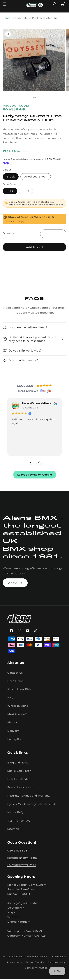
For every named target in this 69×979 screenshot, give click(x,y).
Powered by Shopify (35, 956)
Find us (12, 722)
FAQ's (11, 697)
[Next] (39, 462)
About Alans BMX (19, 689)
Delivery (13, 730)
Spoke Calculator (19, 770)
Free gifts (14, 739)
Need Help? (15, 681)
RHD (10, 191)
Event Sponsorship (20, 787)
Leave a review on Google (34, 474)
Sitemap (13, 829)
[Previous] (30, 462)
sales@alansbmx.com (22, 857)
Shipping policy (57, 962)
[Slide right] (43, 98)
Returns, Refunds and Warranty (28, 795)
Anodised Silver (35, 176)
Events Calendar (18, 779)
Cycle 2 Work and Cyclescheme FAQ (32, 804)
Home (6, 18)
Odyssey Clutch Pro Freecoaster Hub (35, 18)
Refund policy (58, 956)
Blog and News (17, 762)
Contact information (36, 968)
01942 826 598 (17, 850)
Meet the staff (17, 714)
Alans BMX (18, 956)
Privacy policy (15, 962)
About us (15, 582)
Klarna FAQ (15, 812)
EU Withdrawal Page (21, 865)
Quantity (8, 233)
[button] (5, 4)
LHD (28, 191)
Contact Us (15, 672)
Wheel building (18, 705)
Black (11, 176)
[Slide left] (26, 98)
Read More (10, 142)
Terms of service (35, 962)
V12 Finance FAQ (19, 820)
